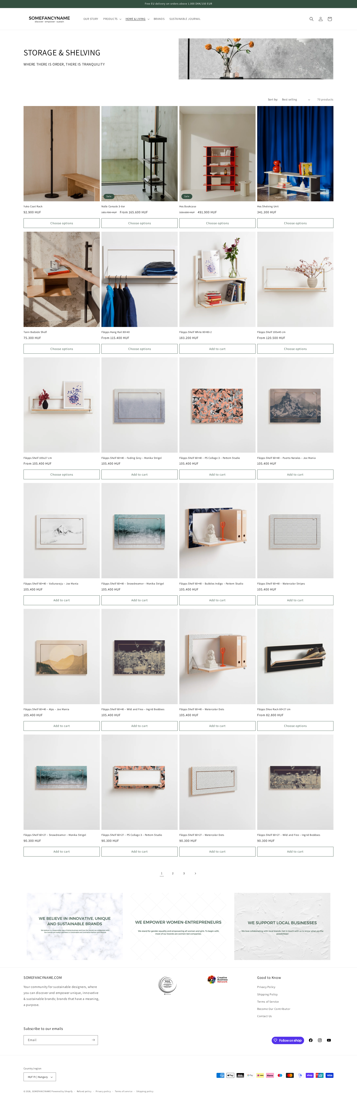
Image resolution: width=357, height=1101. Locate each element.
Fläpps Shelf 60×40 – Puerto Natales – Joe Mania (286, 458)
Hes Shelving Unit (267, 206)
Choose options (61, 223)
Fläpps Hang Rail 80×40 (115, 332)
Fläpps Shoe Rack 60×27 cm (274, 709)
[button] (112, 18)
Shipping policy (145, 1091)
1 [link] (162, 873)
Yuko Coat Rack (33, 206)
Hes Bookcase (187, 206)
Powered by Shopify (62, 1091)
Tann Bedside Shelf (35, 332)
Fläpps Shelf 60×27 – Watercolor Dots (201, 835)
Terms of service (123, 1091)
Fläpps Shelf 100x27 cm (38, 458)
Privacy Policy (266, 987)
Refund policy (84, 1091)
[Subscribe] (93, 1040)
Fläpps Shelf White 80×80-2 (195, 332)
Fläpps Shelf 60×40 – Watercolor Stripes (281, 583)
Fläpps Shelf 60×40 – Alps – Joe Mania (46, 709)
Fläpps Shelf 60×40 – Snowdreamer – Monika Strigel (132, 583)
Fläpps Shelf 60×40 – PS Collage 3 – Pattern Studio (209, 458)
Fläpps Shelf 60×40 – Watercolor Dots (201, 709)
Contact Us (264, 1016)
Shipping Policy (267, 994)
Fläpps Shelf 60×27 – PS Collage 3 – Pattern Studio (131, 835)
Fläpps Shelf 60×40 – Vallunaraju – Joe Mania (51, 583)
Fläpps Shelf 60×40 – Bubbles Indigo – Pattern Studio (211, 583)
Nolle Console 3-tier (113, 206)
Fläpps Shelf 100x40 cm (271, 332)
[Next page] (195, 873)
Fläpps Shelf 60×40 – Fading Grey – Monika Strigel (131, 458)
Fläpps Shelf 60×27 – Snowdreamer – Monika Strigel (55, 835)
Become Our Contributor (273, 1009)
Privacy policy (103, 1091)
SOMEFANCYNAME (41, 1091)
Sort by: (273, 99)
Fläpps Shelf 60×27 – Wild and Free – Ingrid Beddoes (288, 835)
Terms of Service (268, 1001)
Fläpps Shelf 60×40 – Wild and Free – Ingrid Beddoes (132, 709)
